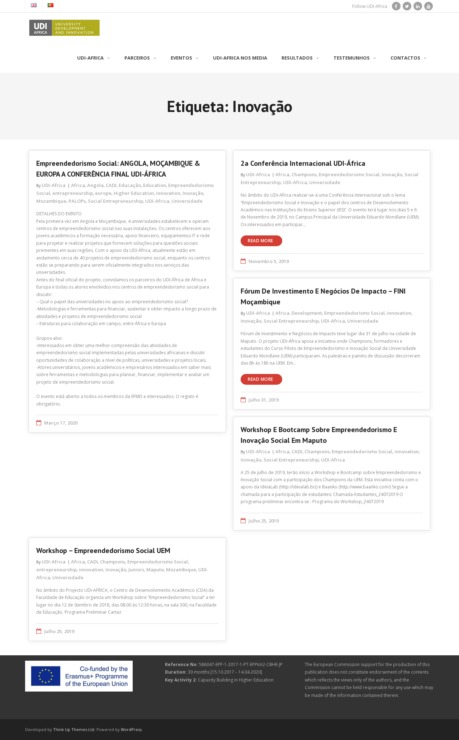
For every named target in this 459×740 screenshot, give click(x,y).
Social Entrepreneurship (115, 201)
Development (307, 313)
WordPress (131, 729)
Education (154, 185)
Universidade (187, 201)
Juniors (136, 569)
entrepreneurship (72, 193)
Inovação (193, 193)
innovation (168, 193)
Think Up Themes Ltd (73, 729)
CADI (111, 185)
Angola (95, 185)
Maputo (155, 569)
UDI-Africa (54, 185)
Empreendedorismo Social (349, 174)
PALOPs (77, 201)
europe (103, 193)
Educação (130, 185)
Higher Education (134, 193)
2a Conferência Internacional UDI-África (303, 163)
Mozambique (51, 201)
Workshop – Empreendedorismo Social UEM (103, 550)
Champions (304, 174)
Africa (78, 185)
